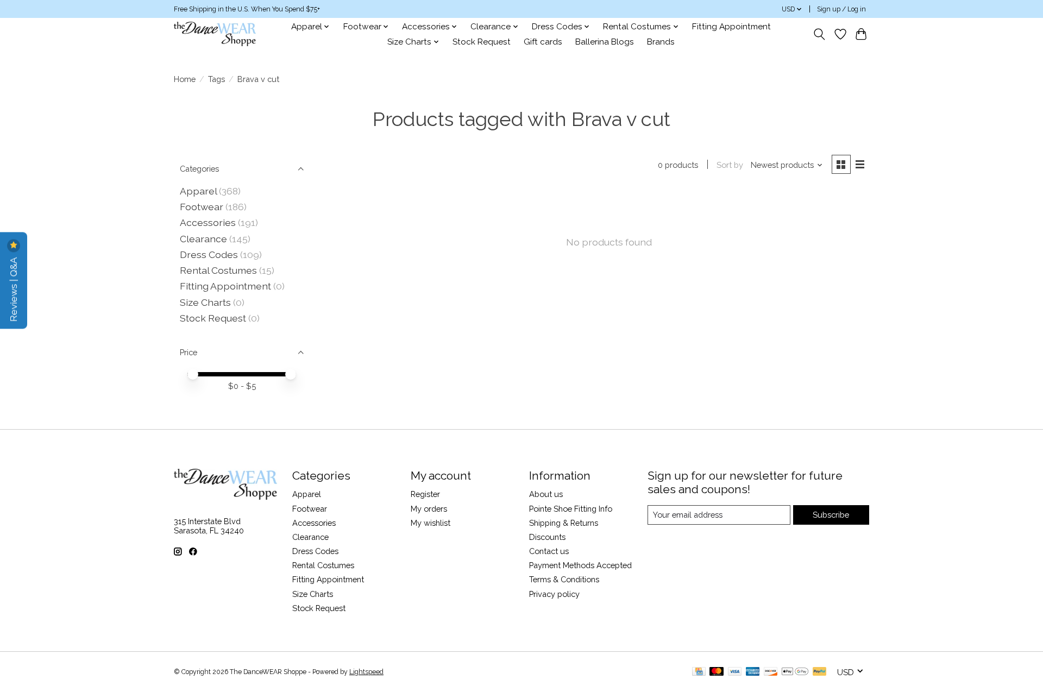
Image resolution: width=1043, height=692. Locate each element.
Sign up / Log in (841, 9)
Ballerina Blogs (604, 42)
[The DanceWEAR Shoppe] (215, 34)
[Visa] (735, 672)
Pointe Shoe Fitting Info (570, 508)
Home (185, 79)
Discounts (547, 537)
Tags (216, 79)
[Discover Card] (771, 672)
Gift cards (543, 42)
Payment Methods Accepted (580, 565)
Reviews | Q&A (13, 288)
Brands (661, 42)
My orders (429, 508)
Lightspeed (366, 672)
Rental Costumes (218, 270)
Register (425, 494)
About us (546, 494)
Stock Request (482, 42)
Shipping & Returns (563, 522)
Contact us (549, 551)
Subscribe (831, 514)
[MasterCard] (716, 672)
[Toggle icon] (819, 34)
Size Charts (205, 302)
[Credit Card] (699, 672)
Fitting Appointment (731, 27)
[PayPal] (820, 672)
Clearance (203, 238)
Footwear (201, 206)
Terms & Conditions (564, 579)
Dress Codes (209, 254)
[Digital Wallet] (795, 672)
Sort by (730, 164)
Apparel (198, 191)
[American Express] (753, 672)
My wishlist (430, 522)
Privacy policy (554, 594)
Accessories (208, 222)
